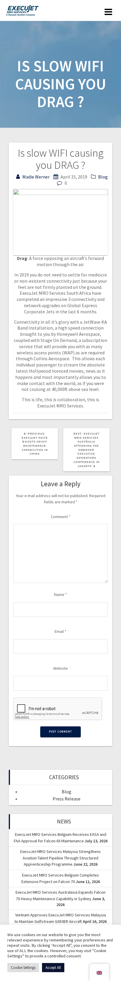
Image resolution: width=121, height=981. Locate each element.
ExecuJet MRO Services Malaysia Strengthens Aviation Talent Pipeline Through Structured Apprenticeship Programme (60, 858)
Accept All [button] (53, 967)
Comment (60, 516)
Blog (103, 177)
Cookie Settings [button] (23, 967)
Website (60, 668)
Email (60, 631)
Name (60, 594)
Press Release (66, 799)
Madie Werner (36, 177)
